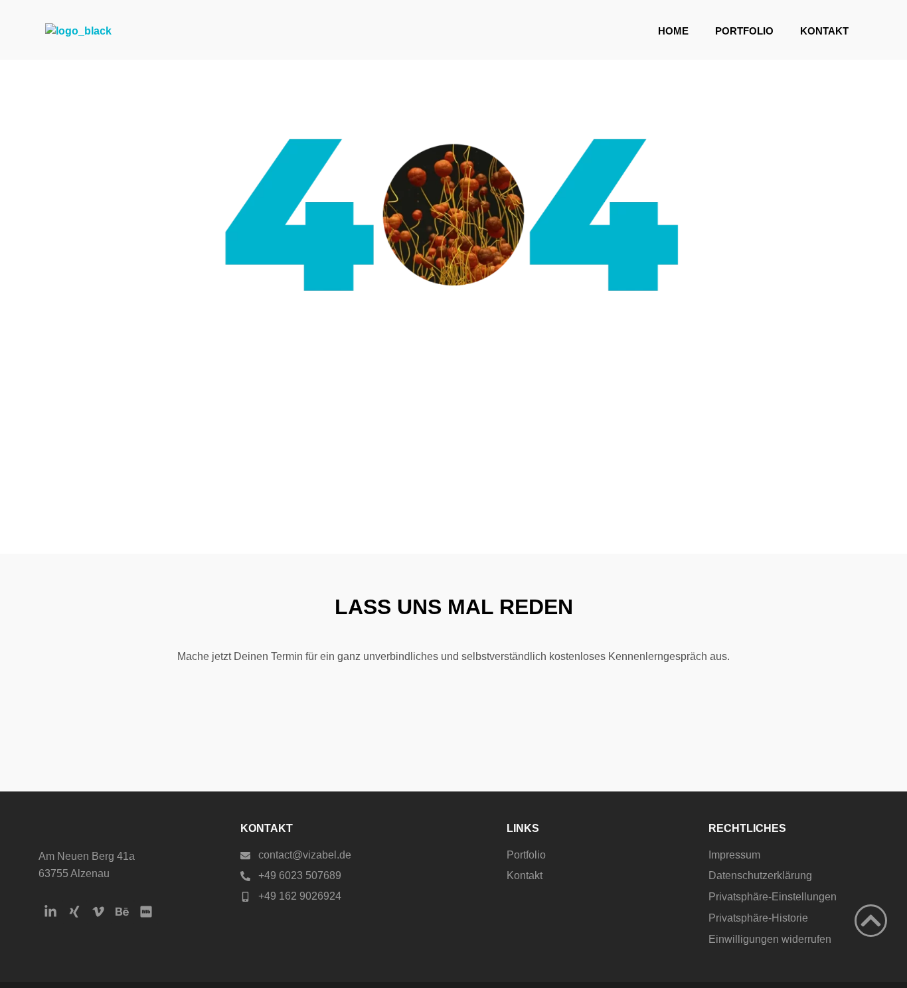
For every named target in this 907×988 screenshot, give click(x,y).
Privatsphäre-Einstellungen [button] (772, 896)
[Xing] (74, 912)
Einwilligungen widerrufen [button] (769, 939)
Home (673, 31)
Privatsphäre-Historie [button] (758, 918)
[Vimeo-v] (98, 912)
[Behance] (122, 912)
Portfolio (744, 31)
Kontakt (824, 31)
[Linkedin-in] (50, 912)
